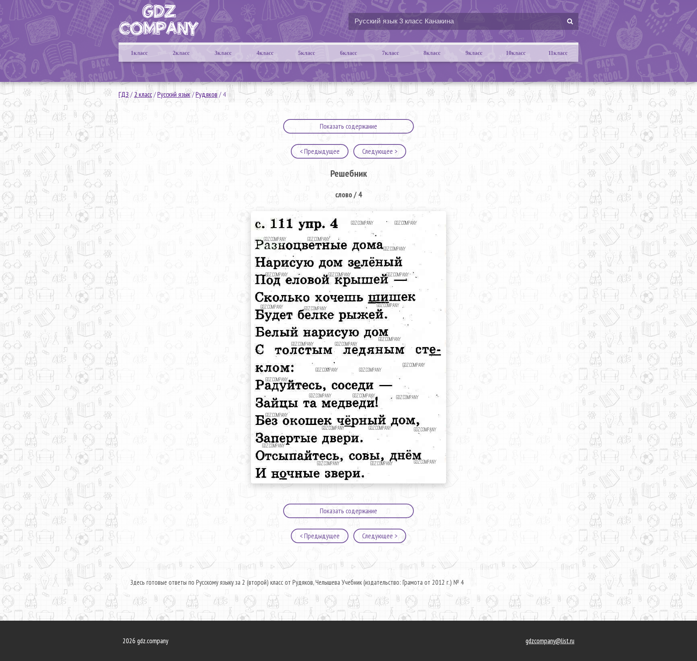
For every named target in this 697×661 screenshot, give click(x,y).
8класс (432, 53)
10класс (516, 53)
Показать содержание (348, 126)
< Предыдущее (320, 151)
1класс (139, 53)
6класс (348, 53)
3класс (223, 53)
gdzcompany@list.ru (550, 640)
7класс (390, 53)
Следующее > (379, 151)
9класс (473, 53)
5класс (306, 53)
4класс (265, 53)
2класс (181, 53)
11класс (558, 53)
